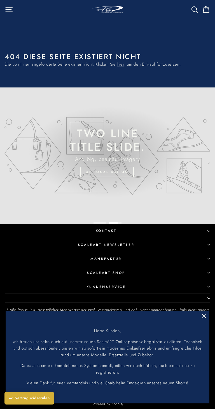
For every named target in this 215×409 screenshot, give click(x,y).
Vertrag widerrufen (32, 398)
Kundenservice (106, 286)
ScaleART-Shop (106, 272)
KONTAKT (106, 230)
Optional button (107, 172)
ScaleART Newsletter (106, 244)
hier (120, 64)
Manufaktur (105, 258)
